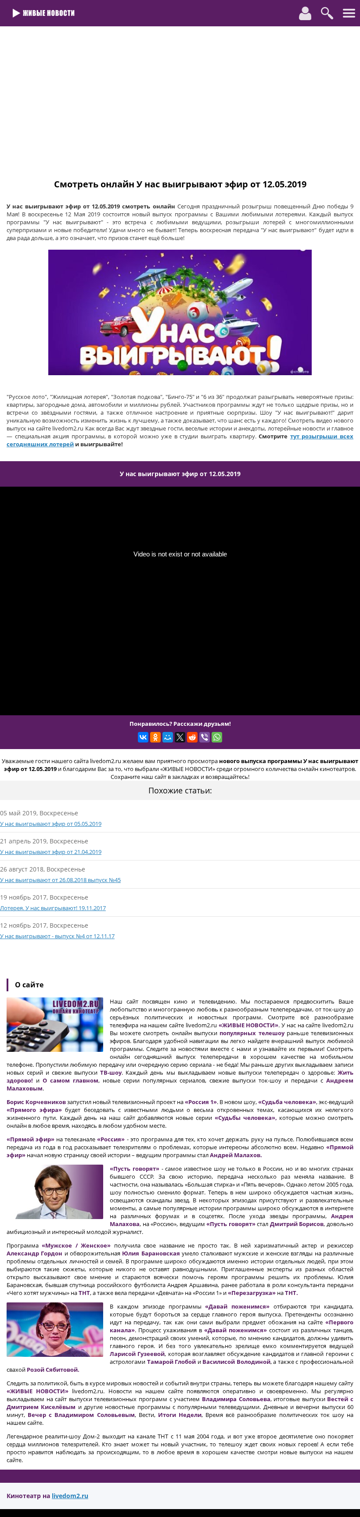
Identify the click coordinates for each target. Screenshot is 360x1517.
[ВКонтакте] (143, 737)
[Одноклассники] (155, 737)
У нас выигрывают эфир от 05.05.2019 (50, 824)
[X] (180, 737)
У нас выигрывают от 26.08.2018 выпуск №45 (60, 880)
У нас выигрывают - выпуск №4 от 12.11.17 (57, 936)
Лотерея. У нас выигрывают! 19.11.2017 (53, 908)
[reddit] (192, 737)
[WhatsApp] (217, 737)
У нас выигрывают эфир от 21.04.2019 (50, 852)
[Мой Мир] (167, 737)
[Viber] (204, 737)
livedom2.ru (70, 1496)
